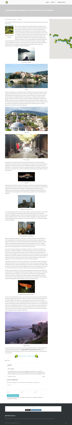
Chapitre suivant (31, 356)
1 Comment (20, 19)
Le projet (53, 2)
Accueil (47, 2)
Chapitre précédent (22, 356)
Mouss (14, 19)
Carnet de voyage (61, 2)
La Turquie (8, 360)
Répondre (43, 376)
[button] (55, 42)
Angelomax (12, 368)
